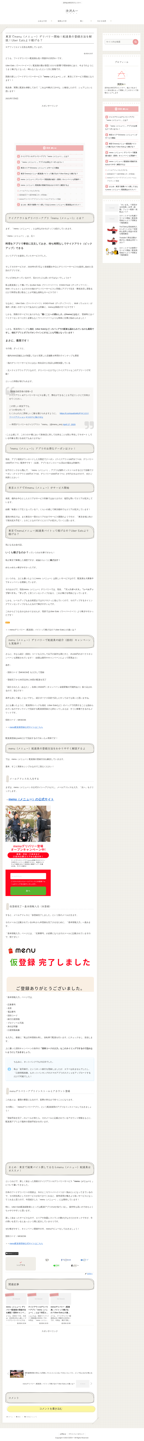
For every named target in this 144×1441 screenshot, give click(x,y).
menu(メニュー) (13, 1253)
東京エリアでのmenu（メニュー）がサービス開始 (40, 168)
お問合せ (63, 1434)
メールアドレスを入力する (29, 191)
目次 (48, 148)
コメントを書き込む (50, 1408)
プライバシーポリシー (76, 1434)
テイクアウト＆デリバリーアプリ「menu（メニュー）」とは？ (45, 156)
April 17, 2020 (69, 424)
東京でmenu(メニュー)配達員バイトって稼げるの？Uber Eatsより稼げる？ (49, 174)
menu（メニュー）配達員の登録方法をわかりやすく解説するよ (45, 185)
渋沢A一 (121, 84)
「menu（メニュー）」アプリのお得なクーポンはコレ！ (42, 162)
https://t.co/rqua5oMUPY (71, 413)
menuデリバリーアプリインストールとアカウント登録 (40, 199)
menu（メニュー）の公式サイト (31, 799)
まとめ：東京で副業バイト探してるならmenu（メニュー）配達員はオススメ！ (51, 205)
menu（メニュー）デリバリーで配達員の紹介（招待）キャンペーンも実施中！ (51, 179)
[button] (75, 1265)
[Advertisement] (50, 123)
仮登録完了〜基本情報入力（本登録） (33, 195)
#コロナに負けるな (34, 417)
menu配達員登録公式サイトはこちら (26, 727)
